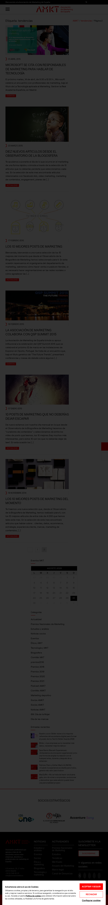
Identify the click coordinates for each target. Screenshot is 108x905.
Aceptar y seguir (91, 886)
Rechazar (91, 894)
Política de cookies (33, 896)
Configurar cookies (91, 900)
